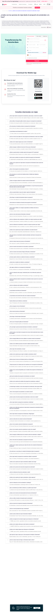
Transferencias (14, 4)
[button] (28, 55)
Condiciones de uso (28, 64)
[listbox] (40, 4)
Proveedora (30, 4)
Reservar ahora (37, 7)
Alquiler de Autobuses (22, 4)
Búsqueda (37, 60)
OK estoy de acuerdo (37, 608)
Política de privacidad (44, 63)
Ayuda (37, 4)
